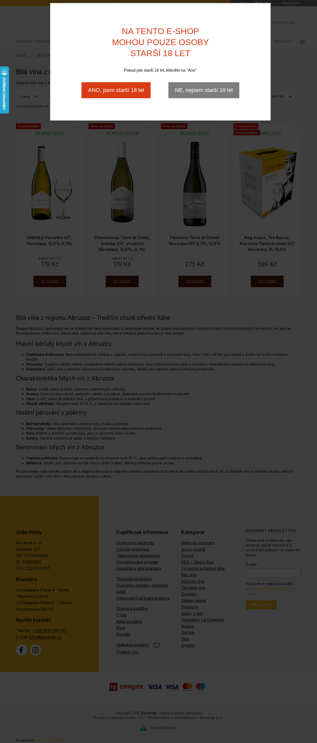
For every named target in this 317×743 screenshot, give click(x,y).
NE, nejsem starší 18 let (204, 90)
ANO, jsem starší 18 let (116, 90)
